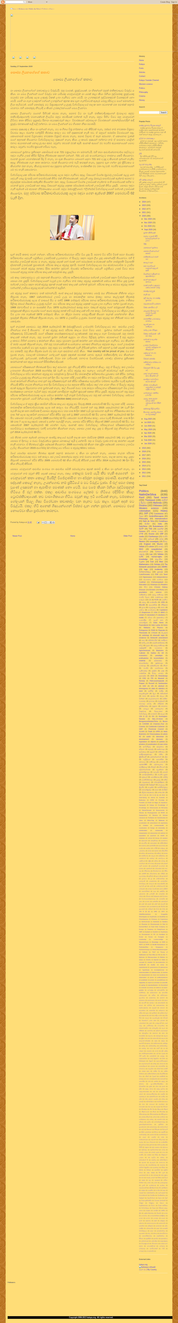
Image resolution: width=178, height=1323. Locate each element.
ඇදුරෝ (152, 752)
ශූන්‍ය (140, 901)
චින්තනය (158, 552)
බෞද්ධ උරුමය (143, 1152)
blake (163, 959)
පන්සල (151, 1119)
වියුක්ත (142, 562)
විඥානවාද (142, 711)
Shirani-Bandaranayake (160, 949)
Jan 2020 (148, 443)
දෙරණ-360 (143, 764)
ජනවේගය (142, 1068)
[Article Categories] (27, 58)
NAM (163, 942)
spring (143, 985)
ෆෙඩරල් (141, 1251)
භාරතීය (141, 1155)
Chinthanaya (153, 536)
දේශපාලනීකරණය (151, 1094)
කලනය (150, 1036)
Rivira (162, 590)
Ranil (141, 497)
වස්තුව (143, 1190)
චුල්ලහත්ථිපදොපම (162, 1061)
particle (162, 742)
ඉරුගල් (147, 1018)
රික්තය (160, 1177)
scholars (157, 982)
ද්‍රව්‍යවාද (151, 701)
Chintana (154, 919)
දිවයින (147, 524)
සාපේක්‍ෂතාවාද (153, 906)
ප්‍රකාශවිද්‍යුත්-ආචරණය (145, 1124)
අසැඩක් (154, 1008)
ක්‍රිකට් (143, 1038)
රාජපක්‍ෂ (155, 1175)
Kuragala (161, 937)
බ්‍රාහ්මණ (151, 1145)
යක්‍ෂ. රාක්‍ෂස (151, 1172)
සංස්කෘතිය (153, 602)
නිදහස (159, 1109)
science (159, 592)
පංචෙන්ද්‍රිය (142, 620)
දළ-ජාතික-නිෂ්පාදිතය (157, 1084)
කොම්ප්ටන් (142, 858)
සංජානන (154, 714)
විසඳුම (154, 1208)
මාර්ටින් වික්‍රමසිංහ (144, 1167)
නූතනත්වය (160, 617)
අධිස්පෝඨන (153, 992)
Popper (142, 683)
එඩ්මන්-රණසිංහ (144, 1028)
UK (162, 653)
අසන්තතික (152, 845)
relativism (142, 838)
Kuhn (166, 625)
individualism (143, 830)
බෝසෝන (142, 889)
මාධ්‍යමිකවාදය (152, 1165)
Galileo (153, 653)
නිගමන (165, 1106)
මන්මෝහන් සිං (143, 1160)
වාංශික (158, 1190)
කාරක (166, 853)
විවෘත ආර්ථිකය (163, 1205)
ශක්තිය (163, 1210)
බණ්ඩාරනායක (143, 1139)
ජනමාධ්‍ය (142, 762)
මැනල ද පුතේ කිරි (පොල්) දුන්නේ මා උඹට (152, 238)
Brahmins (160, 650)
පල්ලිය (149, 1122)
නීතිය (166, 871)
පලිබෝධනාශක (144, 769)
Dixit (164, 924)
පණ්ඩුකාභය (142, 1119)
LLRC (141, 557)
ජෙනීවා (165, 600)
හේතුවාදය (142, 1248)
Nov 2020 (148, 223)
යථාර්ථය (160, 579)
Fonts (141, 68)
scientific (165, 982)
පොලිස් (153, 1137)
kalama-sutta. (156, 972)
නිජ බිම (152, 1109)
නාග (143, 1104)
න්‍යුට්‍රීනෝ (161, 701)
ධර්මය (163, 1099)
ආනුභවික (152, 1010)
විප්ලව (162, 1203)
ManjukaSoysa (144, 942)
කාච (148, 1038)
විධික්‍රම (141, 1203)
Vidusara (157, 505)
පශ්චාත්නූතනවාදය (159, 1122)
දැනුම (148, 645)
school (150, 838)
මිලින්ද (141, 1170)
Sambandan (163, 683)
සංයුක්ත (151, 787)
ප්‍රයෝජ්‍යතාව (143, 1127)
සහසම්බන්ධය (161, 1231)
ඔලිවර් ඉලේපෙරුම (162, 1030)
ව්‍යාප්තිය (150, 1190)
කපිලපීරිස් (164, 851)
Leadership (142, 939)
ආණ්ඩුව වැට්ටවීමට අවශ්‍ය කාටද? (151, 380)
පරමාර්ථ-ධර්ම (161, 1119)
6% (153, 716)
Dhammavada (154, 924)
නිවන (165, 666)
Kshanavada (154, 807)
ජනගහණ (162, 1063)
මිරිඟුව (163, 1167)
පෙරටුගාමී (142, 881)
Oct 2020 (148, 226)
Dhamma (144, 924)
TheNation (151, 818)
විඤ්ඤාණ (142, 785)
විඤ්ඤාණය (156, 896)
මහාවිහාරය (159, 668)
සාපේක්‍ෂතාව (143, 906)
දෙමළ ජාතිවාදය (158, 595)
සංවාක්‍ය (156, 1218)
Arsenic (152, 534)
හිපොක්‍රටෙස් (145, 1243)
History (142, 100)
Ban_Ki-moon (157, 719)
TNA (150, 529)
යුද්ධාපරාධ (142, 894)
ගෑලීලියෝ (146, 759)
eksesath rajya (159, 635)
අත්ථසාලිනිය (161, 990)
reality (141, 617)
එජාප (144, 696)
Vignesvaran (147, 577)
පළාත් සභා (158, 620)
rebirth (162, 835)
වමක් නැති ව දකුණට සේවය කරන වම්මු (152, 286)
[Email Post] (38, 522)
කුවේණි (141, 1043)
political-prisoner (162, 977)
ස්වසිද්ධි (165, 790)
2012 (144, 473)
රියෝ (166, 1177)
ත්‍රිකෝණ (155, 1079)
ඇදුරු (147, 1013)
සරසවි (149, 904)
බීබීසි (140, 1147)
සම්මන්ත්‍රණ (143, 622)
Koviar (141, 937)
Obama (141, 813)
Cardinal (142, 582)
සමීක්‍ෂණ (150, 1226)
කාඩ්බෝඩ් (156, 1038)
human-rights (157, 557)
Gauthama (164, 932)
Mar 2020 (148, 436)
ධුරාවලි (141, 1101)
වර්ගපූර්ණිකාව (159, 782)
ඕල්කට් (156, 851)
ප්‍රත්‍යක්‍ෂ (160, 572)
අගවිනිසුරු (147, 747)
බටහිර (146, 668)
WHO (163, 612)
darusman (160, 736)
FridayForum (161, 929)
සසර (156, 790)
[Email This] (43, 522)
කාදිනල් (159, 853)
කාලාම (163, 1038)
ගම (164, 1048)
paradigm (159, 655)
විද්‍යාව (160, 1198)
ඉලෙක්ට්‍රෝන (144, 693)
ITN (152, 678)
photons (142, 744)
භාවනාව (164, 706)
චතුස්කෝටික (143, 1058)
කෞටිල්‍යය (161, 858)
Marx (161, 562)
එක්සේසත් (164, 693)
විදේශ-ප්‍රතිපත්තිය (146, 1200)
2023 (144, 205)
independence (162, 577)
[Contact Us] (34, 58)
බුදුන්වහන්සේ (154, 1150)
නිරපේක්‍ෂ (162, 1111)
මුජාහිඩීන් (157, 1170)
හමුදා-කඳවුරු (164, 1241)
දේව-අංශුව (162, 1091)
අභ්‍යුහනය (160, 747)
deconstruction (160, 962)
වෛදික (155, 1210)
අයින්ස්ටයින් (152, 640)
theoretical (164, 985)
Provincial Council (156, 729)
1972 (163, 911)
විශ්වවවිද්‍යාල (145, 1208)
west (141, 691)
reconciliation (159, 658)
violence (158, 987)
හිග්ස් (157, 909)
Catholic (142, 653)
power (152, 980)
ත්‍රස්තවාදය (159, 663)
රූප (150, 1180)
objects (153, 742)
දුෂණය (141, 868)
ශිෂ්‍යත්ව (159, 1213)
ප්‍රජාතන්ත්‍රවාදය (144, 772)
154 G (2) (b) (144, 911)
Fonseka (142, 802)
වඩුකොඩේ (146, 782)
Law (151, 554)
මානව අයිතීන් (163, 889)
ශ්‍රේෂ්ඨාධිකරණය (149, 1213)
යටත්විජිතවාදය (147, 780)
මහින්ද (165, 777)
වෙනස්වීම (162, 899)
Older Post (127, 536)
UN (152, 686)
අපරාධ (160, 1000)
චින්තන (142, 699)
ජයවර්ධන (142, 863)
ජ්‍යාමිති (165, 1068)
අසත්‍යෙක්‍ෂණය (143, 1008)
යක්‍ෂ (162, 671)
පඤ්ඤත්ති (142, 648)
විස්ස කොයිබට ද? (150, 307)
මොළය (146, 709)
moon (155, 975)
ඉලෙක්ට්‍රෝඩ (156, 1018)
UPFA (158, 731)
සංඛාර (141, 1218)
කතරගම (155, 1033)
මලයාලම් (152, 1162)
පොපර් (165, 772)
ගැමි (157, 1053)
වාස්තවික (142, 673)
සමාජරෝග (162, 1223)
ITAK (156, 574)
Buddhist (162, 916)
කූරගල (148, 1043)
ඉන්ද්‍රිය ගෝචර (158, 1015)
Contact (142, 76)
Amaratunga (163, 676)
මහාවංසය (142, 1165)
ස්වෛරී (163, 904)
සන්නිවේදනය (162, 787)
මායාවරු (162, 1165)
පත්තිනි (144, 873)
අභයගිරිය (144, 843)
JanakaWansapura (156, 516)
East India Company (158, 926)
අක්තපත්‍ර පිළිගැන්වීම (152, 409)
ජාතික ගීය (156, 1071)
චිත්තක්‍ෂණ (142, 1061)
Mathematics (144, 564)
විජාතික (152, 1195)
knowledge (143, 559)
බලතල (141, 1142)
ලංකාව (149, 1182)
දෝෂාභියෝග (154, 666)
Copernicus (164, 919)
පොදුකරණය (153, 881)
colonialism (144, 511)
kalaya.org (143, 1265)
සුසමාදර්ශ (142, 676)
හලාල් (162, 714)
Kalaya (142, 64)
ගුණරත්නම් (153, 1056)
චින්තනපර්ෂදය (145, 572)
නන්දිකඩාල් (143, 767)
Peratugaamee (152, 813)
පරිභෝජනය (153, 873)
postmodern (152, 744)
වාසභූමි (141, 1193)
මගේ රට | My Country (148, 1270)
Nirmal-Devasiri (146, 810)
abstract (161, 686)
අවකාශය (144, 845)
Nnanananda (160, 810)
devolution (151, 615)
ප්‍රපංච (157, 876)
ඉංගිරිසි (155, 848)
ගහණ (156, 1051)
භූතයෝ (144, 777)
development (144, 739)
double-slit (142, 965)
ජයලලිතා (151, 1068)
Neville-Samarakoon (158, 944)
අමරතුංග (152, 1003)
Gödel (149, 802)
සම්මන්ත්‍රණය (146, 790)
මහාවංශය (162, 1162)
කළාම (166, 1036)
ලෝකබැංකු (152, 1185)
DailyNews (143, 526)
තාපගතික (142, 1081)
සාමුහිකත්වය (160, 1236)
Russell (151, 683)
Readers (164, 584)
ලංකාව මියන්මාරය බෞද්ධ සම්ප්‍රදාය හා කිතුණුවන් (152, 347)
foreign (152, 828)
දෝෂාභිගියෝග (153, 1096)
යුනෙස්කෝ (142, 1175)
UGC (144, 686)
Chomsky (161, 800)
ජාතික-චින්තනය (152, 1073)
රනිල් (166, 780)
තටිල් (141, 645)
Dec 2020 (148, 219)
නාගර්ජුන (162, 1104)
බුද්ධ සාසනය (156, 1147)
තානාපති (162, 1079)
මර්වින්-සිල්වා (164, 1160)
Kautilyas (162, 934)
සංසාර (163, 1218)
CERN (152, 800)
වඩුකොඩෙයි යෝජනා (152, 304)
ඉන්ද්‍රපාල (162, 848)
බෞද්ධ (161, 546)
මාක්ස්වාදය (159, 597)
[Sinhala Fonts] (20, 58)
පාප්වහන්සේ (164, 1127)
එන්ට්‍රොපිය (155, 1028)
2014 (144, 466)
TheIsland (150, 500)
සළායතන (142, 1233)
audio (148, 736)
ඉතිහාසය (161, 752)
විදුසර (141, 516)
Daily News (158, 622)
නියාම (154, 1111)
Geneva (142, 531)
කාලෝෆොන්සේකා (144, 1041)
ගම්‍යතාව (149, 1051)
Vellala (141, 546)
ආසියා (141, 1013)
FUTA (156, 600)
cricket (141, 615)
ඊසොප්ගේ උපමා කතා (149, 1020)
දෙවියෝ (151, 539)
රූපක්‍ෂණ (157, 1180)
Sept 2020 (148, 229)
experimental (143, 967)
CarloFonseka (144, 574)
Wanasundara (152, 957)
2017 (144, 455)
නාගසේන (142, 1106)
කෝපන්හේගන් (155, 757)
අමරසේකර (153, 843)
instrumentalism (144, 972)
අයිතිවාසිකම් (164, 843)
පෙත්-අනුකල (143, 1134)
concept (141, 962)
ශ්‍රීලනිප (141, 787)
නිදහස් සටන (145, 1111)
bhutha (148, 959)
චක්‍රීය (149, 861)
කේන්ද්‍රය (165, 1043)
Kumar (151, 937)
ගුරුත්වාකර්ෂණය (158, 643)
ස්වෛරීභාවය (164, 1233)
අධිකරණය (158, 661)
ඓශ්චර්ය (150, 1030)
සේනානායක (145, 1241)
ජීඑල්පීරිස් (162, 1073)
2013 (144, 469)
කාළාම (153, 856)
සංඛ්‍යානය (144, 1215)
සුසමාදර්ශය (164, 1238)
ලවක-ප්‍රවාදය (164, 1182)
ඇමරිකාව (154, 1013)
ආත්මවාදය (161, 749)
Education (143, 584)
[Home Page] (14, 58)
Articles (142, 72)
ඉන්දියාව (164, 640)
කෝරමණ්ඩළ (163, 1046)
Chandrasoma (143, 919)
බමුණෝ (153, 1139)
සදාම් (155, 1220)
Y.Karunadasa (154, 734)
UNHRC (164, 567)
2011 (144, 476)
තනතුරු (141, 1079)
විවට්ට (153, 1205)
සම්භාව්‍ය (141, 1223)
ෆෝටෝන (161, 792)
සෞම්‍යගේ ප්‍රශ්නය (151, 248)
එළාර (163, 1028)
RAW (153, 630)
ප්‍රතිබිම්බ (161, 1124)
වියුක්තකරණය (143, 1205)
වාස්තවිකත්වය (150, 1193)
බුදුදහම (154, 706)
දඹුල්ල (163, 1081)
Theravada (143, 633)
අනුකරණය (152, 998)
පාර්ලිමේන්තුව (160, 878)
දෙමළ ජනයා (149, 1089)
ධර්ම (140, 1099)
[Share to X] (48, 522)
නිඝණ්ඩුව (144, 1109)
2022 (144, 209)
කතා (163, 1033)
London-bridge (158, 939)
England (147, 544)
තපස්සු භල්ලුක (149, 291)
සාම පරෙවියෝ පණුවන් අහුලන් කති (151, 268)
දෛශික (162, 1094)
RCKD (163, 813)
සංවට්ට (148, 1218)
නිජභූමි (153, 767)
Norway (142, 681)
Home (72, 536)
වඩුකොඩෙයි (143, 1188)
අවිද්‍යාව (142, 749)
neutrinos (162, 975)
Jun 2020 (148, 426)
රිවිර (145, 587)
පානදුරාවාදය (153, 1127)
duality (153, 965)
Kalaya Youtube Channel (149, 80)
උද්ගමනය (142, 851)
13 (150, 600)
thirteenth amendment (159, 638)
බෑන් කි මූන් (143, 886)
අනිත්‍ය (154, 995)
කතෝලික (142, 1036)
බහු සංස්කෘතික (163, 1142)
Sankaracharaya (144, 949)
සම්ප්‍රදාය (162, 1220)
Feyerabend (143, 625)
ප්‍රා (151, 878)
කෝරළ (144, 1048)
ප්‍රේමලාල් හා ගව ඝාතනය (150, 354)
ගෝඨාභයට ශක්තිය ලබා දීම (151, 394)
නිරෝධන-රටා (157, 871)
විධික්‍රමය (151, 1203)
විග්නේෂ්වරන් (143, 1195)
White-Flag (150, 820)
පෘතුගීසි (163, 1132)
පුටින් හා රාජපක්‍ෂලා (147, 138)
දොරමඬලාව (142, 1096)
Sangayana (159, 947)
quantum (153, 835)
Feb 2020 (148, 440)
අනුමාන (162, 998)
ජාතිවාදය (152, 762)
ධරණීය (163, 1096)
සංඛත (166, 1213)
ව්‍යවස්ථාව (158, 648)
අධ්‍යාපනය (147, 579)
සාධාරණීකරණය (147, 1236)
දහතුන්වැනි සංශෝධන (158, 866)
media (141, 536)
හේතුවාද (162, 1246)
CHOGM (145, 724)
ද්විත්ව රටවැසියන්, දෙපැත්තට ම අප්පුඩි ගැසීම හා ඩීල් (152, 387)
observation (143, 977)
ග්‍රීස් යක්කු (164, 1051)
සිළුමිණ (163, 906)
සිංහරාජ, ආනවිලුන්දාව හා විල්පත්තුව (152, 413)
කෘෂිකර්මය (162, 856)
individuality (159, 830)
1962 (155, 911)
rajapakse (142, 982)
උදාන (150, 1023)
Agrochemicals (144, 650)
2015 (144, 462)
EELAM (142, 605)
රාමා (142, 1177)
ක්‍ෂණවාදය (151, 853)
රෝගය (141, 610)
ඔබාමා (150, 851)
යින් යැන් (162, 1172)
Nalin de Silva (148, 521)
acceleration (143, 823)
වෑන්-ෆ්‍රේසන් (161, 1193)
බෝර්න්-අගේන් (160, 886)
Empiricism (146, 612)
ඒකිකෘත (141, 1030)
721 (145, 244)
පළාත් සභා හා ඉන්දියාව (149, 325)
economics (143, 655)
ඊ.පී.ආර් (165, 1018)
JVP (146, 513)
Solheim (144, 952)
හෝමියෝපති (154, 1248)
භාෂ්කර (149, 1155)
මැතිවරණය (143, 671)
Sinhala (157, 564)
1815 (152, 676)
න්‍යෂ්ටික (159, 1101)
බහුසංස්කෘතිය (161, 883)
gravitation (143, 592)
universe (144, 987)
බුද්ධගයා (165, 1147)
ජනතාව (152, 1066)
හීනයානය (155, 1243)
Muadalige (155, 942)
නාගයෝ (151, 1104)
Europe (141, 929)
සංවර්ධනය (152, 610)
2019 (144, 448)
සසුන (158, 1228)
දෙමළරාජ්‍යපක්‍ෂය (144, 1091)
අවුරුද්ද (150, 749)
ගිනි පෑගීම (142, 1056)
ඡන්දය (155, 1063)
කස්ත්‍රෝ (158, 1036)
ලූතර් (143, 1185)
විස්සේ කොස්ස (149, 359)
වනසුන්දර (162, 894)
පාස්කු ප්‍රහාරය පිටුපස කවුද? (150, 125)
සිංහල (165, 541)
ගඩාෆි (158, 1048)
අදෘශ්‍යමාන (144, 840)
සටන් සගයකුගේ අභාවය (150, 281)
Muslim (160, 544)
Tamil (166, 574)
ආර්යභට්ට (162, 1010)
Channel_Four (158, 724)
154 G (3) (142, 795)
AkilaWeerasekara (145, 914)
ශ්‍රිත (140, 1213)
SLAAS (141, 731)
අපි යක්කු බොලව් (146, 180)
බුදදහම (147, 1147)
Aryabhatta (153, 916)
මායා (154, 891)
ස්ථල (149, 1233)
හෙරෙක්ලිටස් (151, 1246)
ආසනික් (160, 529)
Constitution (159, 514)
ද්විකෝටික (142, 1086)
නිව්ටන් (162, 767)
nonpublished (156, 549)
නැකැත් (158, 1106)
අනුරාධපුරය (151, 1000)
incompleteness (159, 970)
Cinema (142, 96)
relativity (142, 661)
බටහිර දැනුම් (163, 774)
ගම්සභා (141, 1051)
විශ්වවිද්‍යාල (143, 714)
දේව (154, 1091)
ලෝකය (162, 1185)
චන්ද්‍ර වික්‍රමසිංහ (154, 1058)
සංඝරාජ (147, 901)
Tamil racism (161, 497)
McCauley (164, 807)
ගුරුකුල (162, 1056)
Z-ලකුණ (164, 633)
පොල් (144, 1137)
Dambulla (156, 921)
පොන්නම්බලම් (163, 1134)
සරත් (142, 904)
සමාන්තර (142, 1226)
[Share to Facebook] (51, 522)
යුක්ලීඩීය (162, 891)
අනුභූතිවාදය (154, 840)
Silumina (155, 815)
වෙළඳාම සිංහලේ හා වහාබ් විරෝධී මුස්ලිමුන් (151, 313)
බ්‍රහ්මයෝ (144, 1145)
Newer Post (17, 536)
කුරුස (163, 1041)
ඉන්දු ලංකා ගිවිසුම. (151, 330)
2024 (144, 202)
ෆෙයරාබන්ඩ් (150, 1251)
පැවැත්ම (156, 772)
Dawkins (165, 921)
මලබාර (144, 1162)
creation (150, 962)
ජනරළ (163, 861)
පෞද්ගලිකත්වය (148, 774)
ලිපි (140, 154)
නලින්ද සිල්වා (150, 1101)
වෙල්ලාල (161, 785)
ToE (159, 954)
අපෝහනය (164, 840)
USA (155, 612)
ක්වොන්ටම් (143, 552)
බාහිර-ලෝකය (161, 1145)
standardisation (153, 985)
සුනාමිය (156, 1238)
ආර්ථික (150, 691)
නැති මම (147, 295)
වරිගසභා (148, 896)
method (162, 833)
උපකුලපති (158, 1023)
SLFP (141, 529)
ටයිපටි (147, 1076)
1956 (163, 602)
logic (146, 569)
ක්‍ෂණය (153, 696)
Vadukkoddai (161, 818)
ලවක (155, 1182)
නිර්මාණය (147, 871)
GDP (141, 729)
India (160, 524)
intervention (154, 833)
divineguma (143, 688)
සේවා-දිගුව (154, 1241)
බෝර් (151, 886)
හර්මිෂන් (150, 909)
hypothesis (145, 970)
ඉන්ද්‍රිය (161, 691)
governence (154, 967)
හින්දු (163, 909)
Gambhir (155, 932)
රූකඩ (143, 1180)
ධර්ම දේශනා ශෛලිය (151, 1099)
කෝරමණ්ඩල (152, 1046)
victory (151, 987)
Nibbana (147, 627)
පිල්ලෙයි (165, 1129)
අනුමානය (142, 1000)
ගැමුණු (163, 1053)
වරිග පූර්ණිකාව (163, 1188)
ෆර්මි (163, 1248)
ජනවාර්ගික (161, 1066)
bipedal (156, 959)
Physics (160, 627)
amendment (154, 823)
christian (145, 825)
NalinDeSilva (147, 494)
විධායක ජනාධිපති (159, 1200)
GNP (140, 932)
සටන (140, 1220)
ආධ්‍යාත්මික (153, 605)
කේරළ (143, 1046)
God (152, 562)
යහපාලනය (159, 709)
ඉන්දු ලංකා (145, 643)
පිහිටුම (156, 1132)
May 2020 (148, 429)
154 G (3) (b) (154, 795)
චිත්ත (163, 1058)
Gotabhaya (163, 521)
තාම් (149, 1081)
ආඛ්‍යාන (162, 1008)
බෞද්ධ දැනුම (155, 1152)
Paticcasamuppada (157, 681)
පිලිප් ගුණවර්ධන (146, 1132)
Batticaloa (142, 800)
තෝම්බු (156, 1081)
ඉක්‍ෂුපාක (143, 1015)
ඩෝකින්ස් (162, 1076)
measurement (145, 975)
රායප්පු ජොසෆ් (150, 1177)
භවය (163, 1152)
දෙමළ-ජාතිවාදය (159, 645)
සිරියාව (141, 1238)
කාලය (162, 696)
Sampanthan (143, 815)
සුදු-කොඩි (142, 909)
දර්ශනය (141, 1084)
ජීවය (140, 1076)
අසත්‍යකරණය (160, 1005)
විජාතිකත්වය (161, 1195)
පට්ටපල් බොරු (145, 704)
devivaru (159, 739)
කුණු (155, 1041)
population (142, 835)
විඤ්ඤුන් (141, 1198)
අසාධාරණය (162, 845)
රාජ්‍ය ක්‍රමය (164, 1175)
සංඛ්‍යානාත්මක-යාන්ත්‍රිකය (157, 1215)
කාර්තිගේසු (144, 856)
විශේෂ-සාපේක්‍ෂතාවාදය (148, 899)
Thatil (150, 731)
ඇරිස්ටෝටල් (164, 1013)
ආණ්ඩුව (148, 848)
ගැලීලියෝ (142, 861)
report (150, 982)
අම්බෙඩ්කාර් (161, 1003)
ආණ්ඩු (141, 848)
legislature (143, 742)
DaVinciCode (146, 921)
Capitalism (164, 610)
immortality (161, 828)
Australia (162, 797)
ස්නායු (155, 1233)
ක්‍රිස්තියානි (142, 757)
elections (161, 615)
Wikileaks (162, 820)
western (165, 838)
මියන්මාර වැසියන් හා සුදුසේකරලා (152, 275)
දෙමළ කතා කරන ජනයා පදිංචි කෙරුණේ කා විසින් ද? (152, 402)
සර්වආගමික (150, 1228)
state (153, 688)
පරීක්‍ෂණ (161, 704)
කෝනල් (151, 858)
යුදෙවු (158, 780)
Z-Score (154, 633)
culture (151, 546)
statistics (161, 688)
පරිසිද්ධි (163, 873)
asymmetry (164, 823)
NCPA (147, 944)
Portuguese (143, 630)
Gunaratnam (146, 934)
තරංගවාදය (151, 863)
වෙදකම (148, 1210)
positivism (144, 980)
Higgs (156, 802)
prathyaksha (143, 658)
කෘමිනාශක (156, 1043)
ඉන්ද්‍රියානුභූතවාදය (145, 754)
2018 (144, 451)
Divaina (143, 505)
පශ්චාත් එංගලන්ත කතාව (150, 340)
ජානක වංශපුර (157, 531)
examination (143, 828)
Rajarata (161, 630)
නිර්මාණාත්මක (154, 1114)
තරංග (148, 1079)
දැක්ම (150, 1086)
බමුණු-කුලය (153, 607)
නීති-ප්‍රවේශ (164, 1114)
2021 (144, 212)
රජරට (163, 607)
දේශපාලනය (158, 764)
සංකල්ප (142, 600)
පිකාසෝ (149, 1129)
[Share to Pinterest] (53, 522)
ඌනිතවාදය (150, 1025)
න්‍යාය (166, 1101)
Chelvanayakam (157, 582)
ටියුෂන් (154, 1076)
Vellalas (160, 554)
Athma (153, 797)
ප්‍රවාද (143, 607)
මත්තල (162, 1157)
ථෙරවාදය (142, 666)
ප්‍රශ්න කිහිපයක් (150, 233)
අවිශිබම (149, 1005)
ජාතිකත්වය (143, 595)
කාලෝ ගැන (148, 263)
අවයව (141, 1005)
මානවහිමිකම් (146, 891)
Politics (142, 88)
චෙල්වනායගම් (153, 699)
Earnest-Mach (143, 926)
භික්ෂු (156, 1155)
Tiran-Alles (152, 954)
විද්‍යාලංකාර (158, 711)
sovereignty (154, 541)
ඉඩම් (150, 1015)
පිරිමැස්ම (157, 1129)
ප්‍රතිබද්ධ (151, 876)
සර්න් (155, 904)
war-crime (164, 744)
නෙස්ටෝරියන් (145, 1117)
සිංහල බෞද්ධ (158, 673)
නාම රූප (150, 1106)
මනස (161, 539)
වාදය (163, 1190)
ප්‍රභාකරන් (165, 876)
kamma (165, 972)
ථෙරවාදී (162, 762)
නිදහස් (166, 1109)
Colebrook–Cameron (157, 726)
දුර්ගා (157, 1086)
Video (141, 820)
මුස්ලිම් (154, 671)
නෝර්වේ (162, 1117)
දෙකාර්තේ (149, 868)
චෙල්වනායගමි (145, 1063)
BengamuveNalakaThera (148, 721)
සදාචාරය (148, 1220)
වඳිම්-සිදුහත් (152, 1188)
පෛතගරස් (152, 1134)
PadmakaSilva (143, 947)
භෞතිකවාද (155, 777)
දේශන (141, 1094)
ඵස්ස (162, 1137)
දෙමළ (144, 602)
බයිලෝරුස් (162, 1139)
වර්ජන (141, 896)
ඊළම (154, 693)
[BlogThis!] (45, 522)
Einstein (152, 590)
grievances (164, 967)
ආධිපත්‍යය (142, 752)
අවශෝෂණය (143, 663)
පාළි (142, 1129)
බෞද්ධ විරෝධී (152, 889)
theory (157, 838)
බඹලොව (151, 883)
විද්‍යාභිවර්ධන (151, 1198)
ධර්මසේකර (158, 868)
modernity (159, 569)
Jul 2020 (148, 422)
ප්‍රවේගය (144, 878)
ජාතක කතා (145, 1071)
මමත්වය (153, 1160)
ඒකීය (161, 754)
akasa (141, 959)
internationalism (161, 519)
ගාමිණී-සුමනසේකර (147, 1053)
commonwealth (159, 825)
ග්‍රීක (166, 757)
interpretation (143, 833)
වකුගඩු (142, 554)
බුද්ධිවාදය (144, 1150)
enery (162, 965)
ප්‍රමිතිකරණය (143, 706)
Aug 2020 (148, 419)
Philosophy (143, 92)
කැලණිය (158, 559)
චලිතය (156, 861)
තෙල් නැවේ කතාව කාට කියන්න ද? (151, 375)
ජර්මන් (159, 1068)
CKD (144, 678)
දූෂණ (163, 1086)
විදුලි (166, 1198)
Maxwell (161, 678)
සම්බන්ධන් (164, 901)
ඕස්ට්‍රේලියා (145, 1033)
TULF (154, 952)
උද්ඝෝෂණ (142, 1023)
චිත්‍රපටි (151, 1061)
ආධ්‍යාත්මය (142, 1010)
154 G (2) (143, 716)
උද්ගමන (162, 1020)
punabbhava (161, 980)
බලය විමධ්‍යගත (151, 1142)
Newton (142, 541)
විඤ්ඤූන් (152, 785)
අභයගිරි (144, 1003)
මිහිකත (148, 1170)
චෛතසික (160, 759)
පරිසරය (141, 1122)
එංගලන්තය (161, 1025)
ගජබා (151, 1048)
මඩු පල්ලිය (152, 1157)
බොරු (163, 1150)
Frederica (150, 929)
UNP (162, 534)
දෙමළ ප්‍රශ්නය (160, 1089)
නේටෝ (155, 1117)
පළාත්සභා (160, 769)
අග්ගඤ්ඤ (150, 990)
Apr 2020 (148, 433)
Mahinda (157, 503)
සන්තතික (155, 901)
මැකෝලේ (156, 1167)
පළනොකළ (142, 876)
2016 (144, 459)
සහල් (151, 1231)
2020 (144, 216)
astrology (145, 635)
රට (149, 1175)
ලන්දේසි (151, 894)
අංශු (143, 640)
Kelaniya (154, 584)
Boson (165, 721)
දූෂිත (140, 1089)
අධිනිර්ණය (142, 992)
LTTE (141, 534)
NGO (141, 549)
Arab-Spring (143, 797)
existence (142, 638)
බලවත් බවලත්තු (145, 164)
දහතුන (159, 863)
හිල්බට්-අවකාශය (148, 792)
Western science (146, 84)
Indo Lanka (156, 625)
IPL (154, 934)
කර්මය (143, 853)
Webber (162, 957)
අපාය (166, 1000)
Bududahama (158, 526)
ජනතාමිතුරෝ (143, 1066)
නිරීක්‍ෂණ (164, 605)
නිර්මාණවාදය (143, 1114)
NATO (141, 944)
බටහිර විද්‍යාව (144, 597)
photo (152, 977)
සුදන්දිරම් (148, 1238)
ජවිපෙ (150, 617)
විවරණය (165, 896)
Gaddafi (147, 932)
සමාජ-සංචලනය (151, 1223)
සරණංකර (159, 1226)
